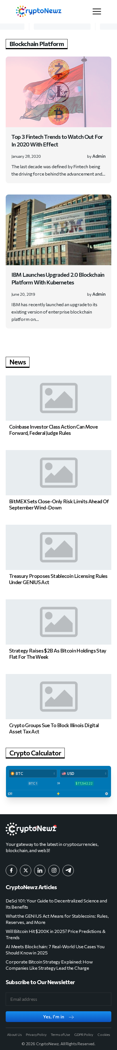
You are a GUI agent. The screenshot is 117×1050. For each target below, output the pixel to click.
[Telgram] (68, 870)
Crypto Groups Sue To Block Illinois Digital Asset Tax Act (54, 728)
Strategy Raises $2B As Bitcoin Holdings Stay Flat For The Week (57, 653)
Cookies (103, 1034)
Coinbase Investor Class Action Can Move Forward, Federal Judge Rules (53, 430)
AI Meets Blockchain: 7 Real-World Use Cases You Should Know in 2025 (55, 949)
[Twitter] (25, 870)
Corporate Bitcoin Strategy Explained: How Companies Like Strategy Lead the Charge (49, 965)
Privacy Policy (36, 1034)
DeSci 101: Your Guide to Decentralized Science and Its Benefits (56, 903)
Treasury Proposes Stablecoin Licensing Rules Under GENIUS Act (58, 579)
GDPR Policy (83, 1034)
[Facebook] (11, 870)
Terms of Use (60, 1034)
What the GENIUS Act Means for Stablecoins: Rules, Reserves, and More (57, 919)
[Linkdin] (39, 870)
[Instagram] (54, 870)
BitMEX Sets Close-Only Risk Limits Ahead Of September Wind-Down (58, 504)
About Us (14, 1034)
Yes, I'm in (53, 1016)
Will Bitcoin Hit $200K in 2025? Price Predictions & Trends (55, 934)
